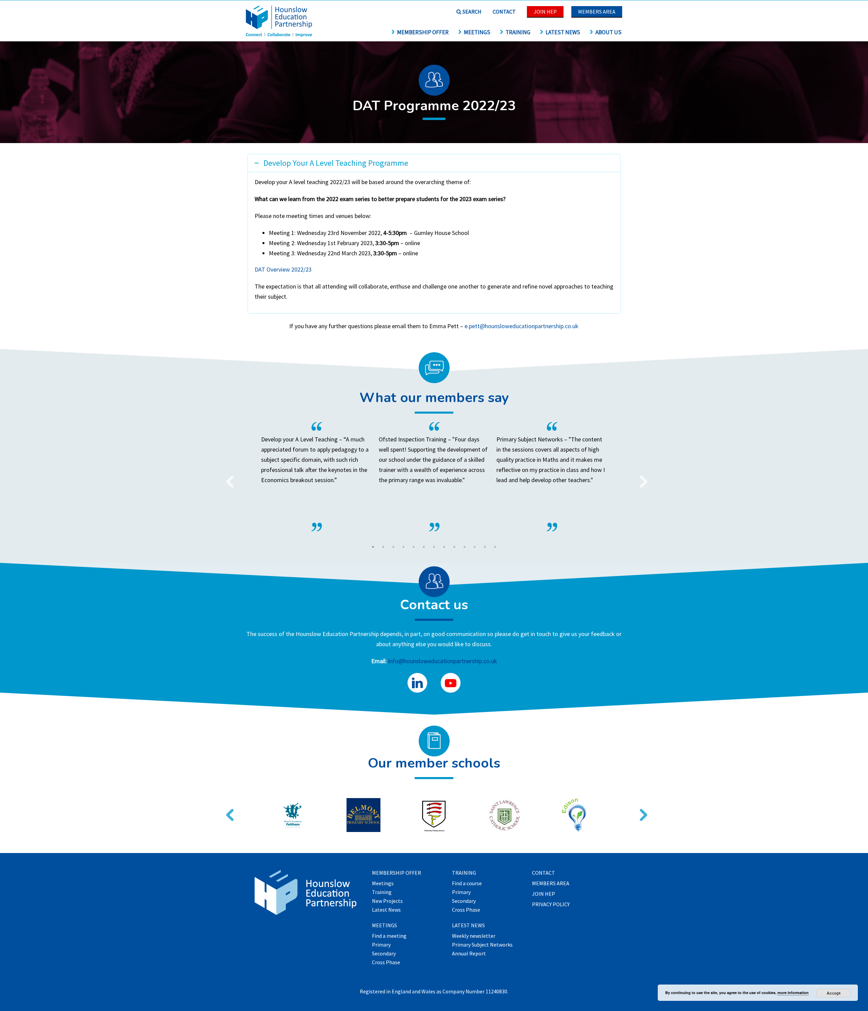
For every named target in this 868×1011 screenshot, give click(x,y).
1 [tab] (373, 546)
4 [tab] (403, 546)
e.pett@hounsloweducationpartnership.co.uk (521, 326)
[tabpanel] (434, 477)
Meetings (477, 32)
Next (640, 477)
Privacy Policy (551, 904)
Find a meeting (389, 936)
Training (518, 32)
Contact (504, 11)
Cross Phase (386, 962)
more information (793, 992)
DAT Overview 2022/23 (283, 269)
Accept (834, 993)
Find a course (467, 883)
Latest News (563, 32)
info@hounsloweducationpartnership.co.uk (442, 661)
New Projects (387, 901)
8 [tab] (444, 546)
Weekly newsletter (473, 936)
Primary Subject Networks (482, 945)
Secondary (384, 954)
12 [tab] (484, 546)
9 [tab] (454, 546)
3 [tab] (393, 546)
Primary (381, 945)
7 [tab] (434, 546)
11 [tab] (474, 546)
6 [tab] (423, 546)
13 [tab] (495, 546)
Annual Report (469, 954)
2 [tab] (383, 546)
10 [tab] (464, 546)
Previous (227, 477)
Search (471, 11)
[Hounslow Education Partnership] (280, 35)
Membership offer (423, 32)
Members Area (596, 11)
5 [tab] (413, 546)
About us (608, 32)
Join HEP (545, 11)
